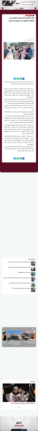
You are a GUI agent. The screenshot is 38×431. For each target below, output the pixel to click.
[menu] (36, 8)
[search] (2, 8)
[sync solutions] (23, 430)
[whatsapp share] (17, 79)
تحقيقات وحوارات (29, 15)
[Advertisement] (17, 30)
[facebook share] (23, 79)
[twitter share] (20, 79)
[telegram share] (15, 79)
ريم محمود (31, 38)
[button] (3, 336)
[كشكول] (19, 422)
